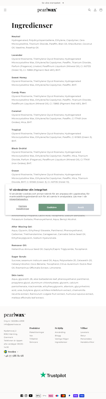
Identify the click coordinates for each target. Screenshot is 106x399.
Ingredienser (61, 342)
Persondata (86, 339)
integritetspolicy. (18, 199)
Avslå (81, 207)
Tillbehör (33, 339)
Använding (60, 332)
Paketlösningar (36, 332)
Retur (83, 335)
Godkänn (52, 207)
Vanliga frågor (62, 339)
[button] (5, 10)
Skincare (33, 342)
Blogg (58, 335)
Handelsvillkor (87, 342)
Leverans (85, 332)
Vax (31, 335)
